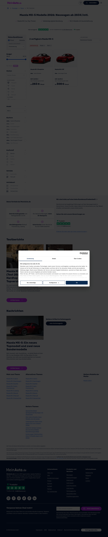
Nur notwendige (31, 282)
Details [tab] (54, 258)
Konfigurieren (53, 282)
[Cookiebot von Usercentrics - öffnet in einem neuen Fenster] (81, 253)
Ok (77, 282)
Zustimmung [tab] (30, 258)
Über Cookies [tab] (78, 258)
